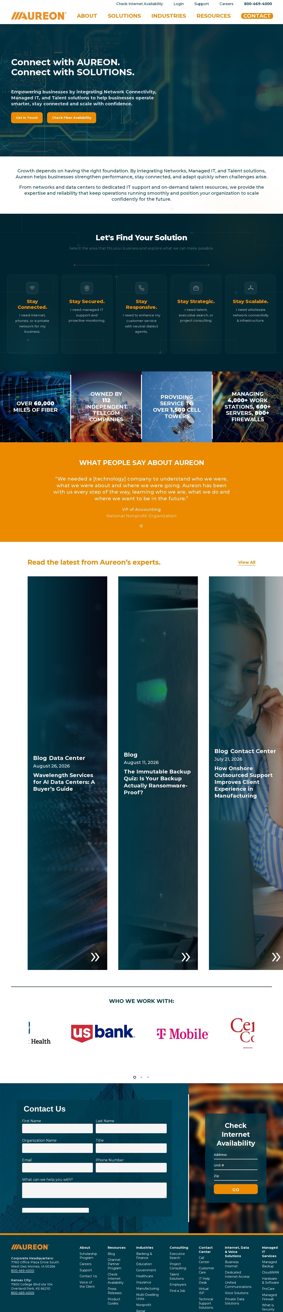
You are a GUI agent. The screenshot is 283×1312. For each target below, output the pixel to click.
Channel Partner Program (114, 1264)
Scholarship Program (88, 1256)
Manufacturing (147, 1289)
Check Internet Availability (116, 1278)
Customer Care (206, 1270)
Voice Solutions (236, 1293)
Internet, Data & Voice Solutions (237, 1252)
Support (86, 1270)
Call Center (204, 1260)
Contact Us (88, 1276)
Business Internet (232, 1264)
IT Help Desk (204, 1281)
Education (144, 1264)
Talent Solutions (177, 1276)
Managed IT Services (270, 1252)
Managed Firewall (269, 1297)
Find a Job (177, 1291)
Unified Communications (238, 1285)
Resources (117, 1248)
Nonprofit (143, 1305)
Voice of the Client (87, 1284)
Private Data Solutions (234, 1301)
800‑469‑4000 (22, 1271)
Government (146, 1270)
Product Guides (114, 1301)
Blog (111, 1254)
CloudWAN (270, 1272)
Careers (85, 1264)
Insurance (143, 1282)
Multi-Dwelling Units (147, 1297)
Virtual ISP (203, 1291)
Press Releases (115, 1291)
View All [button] (246, 562)
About (85, 1248)
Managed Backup (269, 1264)
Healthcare (144, 1276)
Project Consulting (178, 1266)
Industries (144, 1248)
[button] (27, 117)
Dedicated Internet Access (237, 1274)
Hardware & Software (270, 1281)
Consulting (179, 1248)
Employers (178, 1285)
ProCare (268, 1289)
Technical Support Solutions (206, 1303)
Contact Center (206, 1250)
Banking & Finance (144, 1256)
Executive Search (177, 1256)
